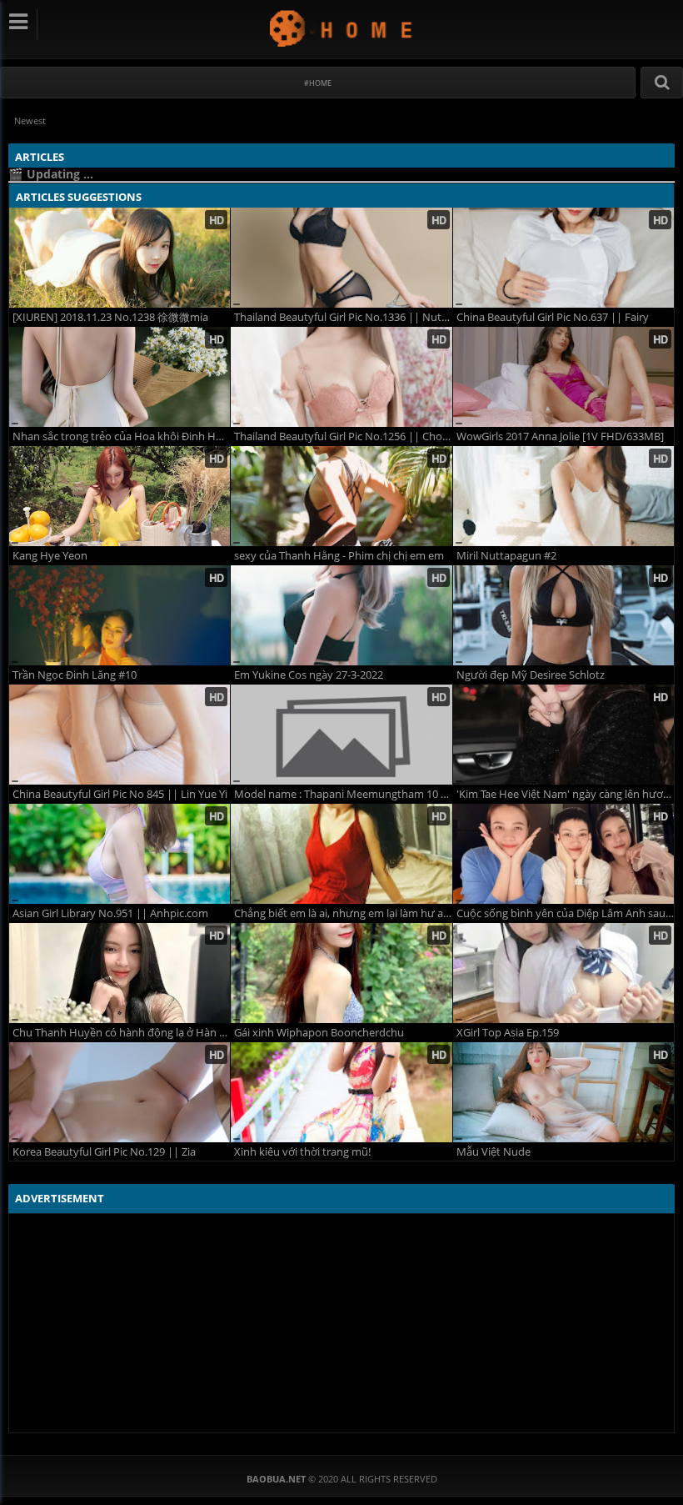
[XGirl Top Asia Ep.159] (563, 973)
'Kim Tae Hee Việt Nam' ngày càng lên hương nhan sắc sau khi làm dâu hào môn (565, 794)
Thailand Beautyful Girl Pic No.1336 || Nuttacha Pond (342, 317)
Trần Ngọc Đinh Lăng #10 (74, 675)
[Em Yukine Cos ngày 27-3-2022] (341, 615)
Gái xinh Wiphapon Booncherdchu (319, 1033)
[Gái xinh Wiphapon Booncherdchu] (341, 973)
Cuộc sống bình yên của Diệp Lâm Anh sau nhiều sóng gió (565, 913)
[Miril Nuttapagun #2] (563, 496)
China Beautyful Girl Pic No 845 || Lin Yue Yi (119, 794)
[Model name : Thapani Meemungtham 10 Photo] (341, 735)
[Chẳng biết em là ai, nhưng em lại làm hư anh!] (341, 854)
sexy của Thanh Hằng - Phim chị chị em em (339, 556)
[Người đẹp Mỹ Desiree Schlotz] (563, 615)
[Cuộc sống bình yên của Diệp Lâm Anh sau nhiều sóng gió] (563, 854)
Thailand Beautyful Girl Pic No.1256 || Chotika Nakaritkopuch (342, 436)
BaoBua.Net (342, 28)
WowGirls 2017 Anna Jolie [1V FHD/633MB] (560, 436)
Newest (30, 120)
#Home (318, 83)
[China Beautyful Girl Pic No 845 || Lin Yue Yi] (119, 735)
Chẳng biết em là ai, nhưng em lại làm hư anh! (342, 913)
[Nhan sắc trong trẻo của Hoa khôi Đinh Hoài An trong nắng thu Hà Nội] (119, 377)
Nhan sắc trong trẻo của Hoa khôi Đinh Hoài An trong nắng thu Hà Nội (121, 436)
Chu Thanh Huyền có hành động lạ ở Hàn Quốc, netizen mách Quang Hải (121, 1033)
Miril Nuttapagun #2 (506, 556)
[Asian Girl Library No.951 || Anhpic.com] (119, 854)
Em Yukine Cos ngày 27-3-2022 (308, 675)
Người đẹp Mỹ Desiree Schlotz (530, 675)
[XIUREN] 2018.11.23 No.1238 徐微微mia (110, 317)
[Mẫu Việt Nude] (563, 1092)
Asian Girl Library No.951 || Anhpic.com (110, 913)
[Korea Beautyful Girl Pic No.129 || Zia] (119, 1092)
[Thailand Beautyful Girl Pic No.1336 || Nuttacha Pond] (341, 258)
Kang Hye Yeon (49, 556)
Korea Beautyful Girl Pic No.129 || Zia (104, 1152)
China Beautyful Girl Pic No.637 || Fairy (552, 317)
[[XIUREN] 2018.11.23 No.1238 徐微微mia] (119, 258)
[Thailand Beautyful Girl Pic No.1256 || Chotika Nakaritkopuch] (341, 377)
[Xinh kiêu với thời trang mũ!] (341, 1092)
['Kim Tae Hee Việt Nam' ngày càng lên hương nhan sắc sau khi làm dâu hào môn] (563, 735)
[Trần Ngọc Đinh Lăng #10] (119, 615)
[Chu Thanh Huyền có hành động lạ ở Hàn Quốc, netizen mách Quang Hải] (119, 973)
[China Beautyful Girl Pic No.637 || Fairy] (563, 258)
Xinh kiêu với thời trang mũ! (302, 1152)
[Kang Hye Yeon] (119, 496)
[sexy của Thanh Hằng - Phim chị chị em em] (341, 496)
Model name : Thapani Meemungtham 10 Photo (342, 794)
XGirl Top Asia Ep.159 (507, 1033)
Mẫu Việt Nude (493, 1152)
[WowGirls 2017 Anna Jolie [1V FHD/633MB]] (563, 377)
